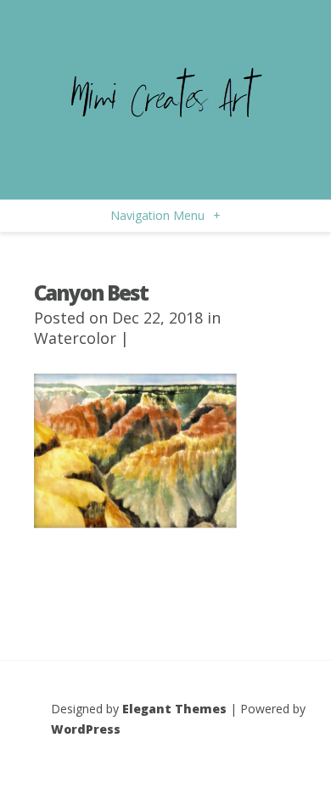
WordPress (86, 729)
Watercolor (75, 338)
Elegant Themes (174, 709)
